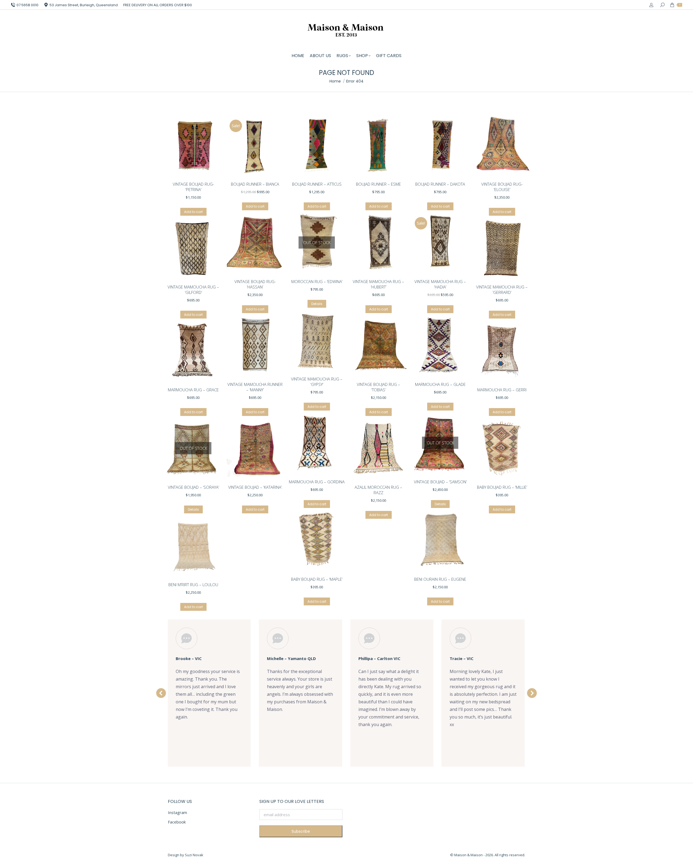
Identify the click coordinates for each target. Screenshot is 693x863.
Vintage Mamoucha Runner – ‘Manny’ (255, 387)
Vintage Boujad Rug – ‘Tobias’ (378, 387)
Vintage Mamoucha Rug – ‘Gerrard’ (502, 289)
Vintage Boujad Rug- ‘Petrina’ (193, 186)
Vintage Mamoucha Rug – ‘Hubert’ (378, 284)
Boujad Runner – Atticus (317, 184)
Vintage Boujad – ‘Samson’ (440, 481)
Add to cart (193, 211)
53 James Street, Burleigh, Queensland (84, 5)
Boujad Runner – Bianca (255, 184)
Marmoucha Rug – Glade (440, 384)
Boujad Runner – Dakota (440, 184)
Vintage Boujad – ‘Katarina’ (255, 487)
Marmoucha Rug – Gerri (502, 389)
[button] (161, 693)
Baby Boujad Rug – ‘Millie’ (502, 487)
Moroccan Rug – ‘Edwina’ (316, 281)
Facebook (177, 822)
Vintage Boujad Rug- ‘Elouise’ (502, 186)
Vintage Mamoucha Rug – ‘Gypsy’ (316, 381)
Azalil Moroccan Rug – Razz (378, 489)
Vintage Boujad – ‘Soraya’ (193, 487)
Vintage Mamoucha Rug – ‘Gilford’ (193, 289)
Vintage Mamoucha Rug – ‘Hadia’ (440, 284)
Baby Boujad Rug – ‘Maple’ (316, 579)
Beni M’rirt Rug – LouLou (193, 584)
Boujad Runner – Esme (378, 184)
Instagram (177, 812)
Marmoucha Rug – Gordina (317, 481)
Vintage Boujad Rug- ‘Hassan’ (255, 284)
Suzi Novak (194, 854)
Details (316, 303)
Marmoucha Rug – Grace (193, 389)
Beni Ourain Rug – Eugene (440, 579)
